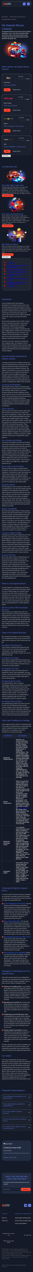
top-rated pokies (23, 808)
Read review (16, 89)
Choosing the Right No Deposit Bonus (17, 279)
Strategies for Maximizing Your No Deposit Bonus (17, 283)
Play (7, 89)
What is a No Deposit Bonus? (17, 269)
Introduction (11, 263)
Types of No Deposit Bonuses (17, 272)
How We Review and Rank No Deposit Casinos (17, 266)
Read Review (7, 195)
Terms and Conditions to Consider (15, 275)
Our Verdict (11, 286)
